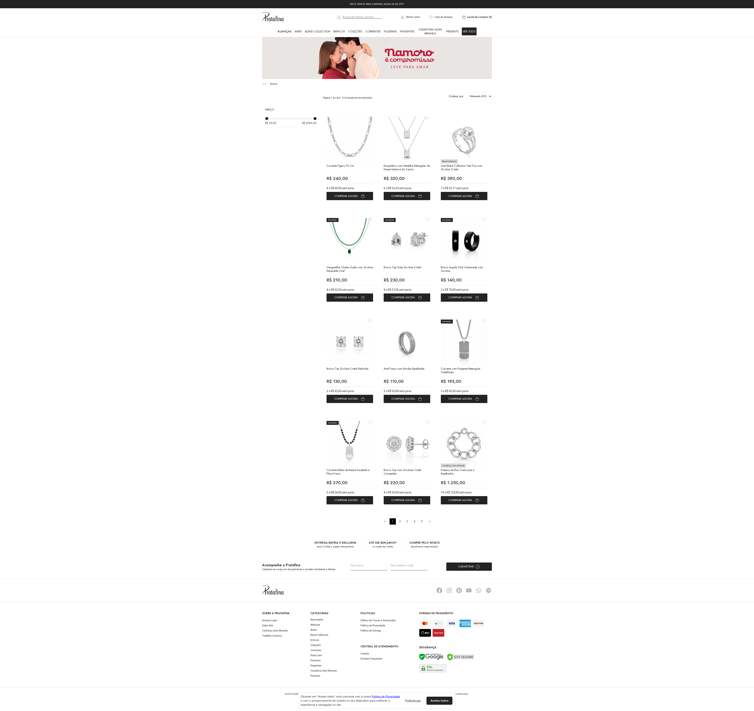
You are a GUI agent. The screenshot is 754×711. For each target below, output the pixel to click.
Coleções (355, 31)
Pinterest (459, 590)
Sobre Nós (267, 625)
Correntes (373, 31)
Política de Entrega (371, 630)
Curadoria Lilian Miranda (430, 31)
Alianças (284, 31)
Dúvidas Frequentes (371, 658)
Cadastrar (466, 566)
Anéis (298, 31)
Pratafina (273, 17)
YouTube (469, 590)
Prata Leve (316, 655)
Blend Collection (317, 31)
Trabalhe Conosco (272, 635)
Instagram (449, 590)
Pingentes (407, 31)
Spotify (488, 590)
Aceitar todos (439, 700)
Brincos (339, 31)
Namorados (316, 619)
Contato (365, 653)
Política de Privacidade (373, 625)
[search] (339, 17)
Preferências (413, 700)
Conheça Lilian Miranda (275, 630)
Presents (452, 31)
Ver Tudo (469, 31)
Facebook (439, 590)
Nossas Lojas (269, 620)
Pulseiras (390, 31)
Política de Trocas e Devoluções (378, 620)
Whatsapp (478, 590)
